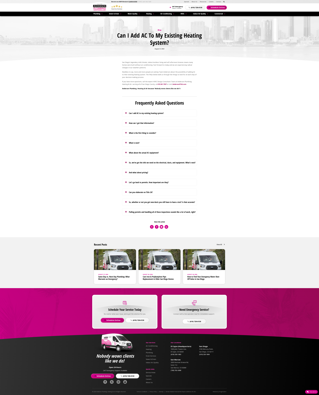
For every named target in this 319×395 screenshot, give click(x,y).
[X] (152, 227)
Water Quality (132, 13)
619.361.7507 (162, 84)
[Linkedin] (166, 227)
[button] (195, 7)
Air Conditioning (166, 13)
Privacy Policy (153, 391)
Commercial (219, 13)
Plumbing (96, 13)
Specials (186, 2)
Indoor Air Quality (199, 13)
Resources (203, 2)
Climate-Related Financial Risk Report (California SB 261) (181, 391)
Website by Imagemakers (219, 391)
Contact (218, 2)
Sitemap (161, 391)
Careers (211, 2)
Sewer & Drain (114, 13)
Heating (149, 13)
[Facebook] (157, 227)
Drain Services (151, 356)
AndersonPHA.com (179, 84)
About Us (194, 2)
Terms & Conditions (142, 391)
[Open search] (224, 1)
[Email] (161, 227)
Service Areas (150, 372)
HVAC (182, 13)
